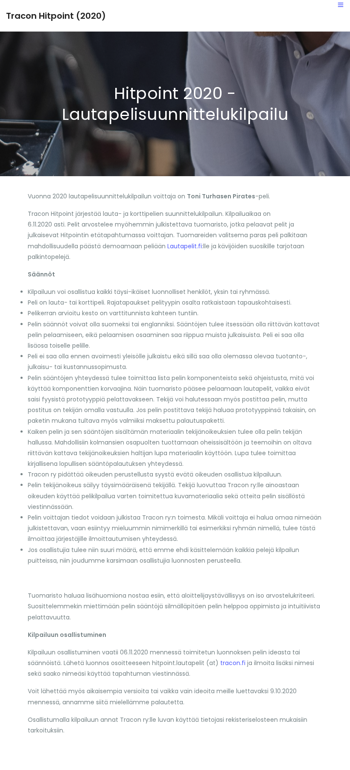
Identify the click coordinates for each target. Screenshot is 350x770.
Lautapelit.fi (184, 246)
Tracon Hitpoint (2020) (56, 16)
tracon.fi (232, 663)
